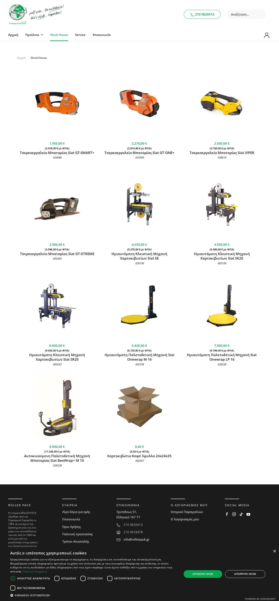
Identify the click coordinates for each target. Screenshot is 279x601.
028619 (222, 157)
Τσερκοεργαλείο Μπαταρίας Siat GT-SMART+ (57, 152)
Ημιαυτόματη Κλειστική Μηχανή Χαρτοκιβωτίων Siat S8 (139, 256)
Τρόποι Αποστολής (75, 541)
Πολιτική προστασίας (77, 534)
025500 (139, 157)
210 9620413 (204, 14)
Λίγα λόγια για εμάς (76, 512)
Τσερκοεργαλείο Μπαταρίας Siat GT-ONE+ (139, 152)
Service (80, 35)
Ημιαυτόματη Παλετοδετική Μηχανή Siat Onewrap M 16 (139, 357)
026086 (57, 157)
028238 (57, 465)
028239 (222, 364)
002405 (57, 258)
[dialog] (139, 574)
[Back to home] (37, 14)
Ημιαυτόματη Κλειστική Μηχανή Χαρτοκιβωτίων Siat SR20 (57, 357)
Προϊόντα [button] (32, 35)
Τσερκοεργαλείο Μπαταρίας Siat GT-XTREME (57, 253)
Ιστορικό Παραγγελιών (187, 512)
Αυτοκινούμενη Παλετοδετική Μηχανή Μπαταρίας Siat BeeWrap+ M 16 (57, 458)
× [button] (274, 551)
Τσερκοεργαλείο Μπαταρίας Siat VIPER (222, 152)
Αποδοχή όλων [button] (203, 574)
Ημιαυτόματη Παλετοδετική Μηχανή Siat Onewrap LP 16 (222, 357)
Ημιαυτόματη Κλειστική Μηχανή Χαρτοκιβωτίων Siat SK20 (222, 256)
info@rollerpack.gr (137, 539)
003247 (57, 364)
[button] (93, 595)
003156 (222, 263)
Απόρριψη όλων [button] (245, 574)
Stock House (59, 35)
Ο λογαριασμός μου (185, 519)
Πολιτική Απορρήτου (34, 571)
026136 (139, 263)
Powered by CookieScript (260, 598)
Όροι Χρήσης (71, 527)
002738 (139, 364)
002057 (139, 461)
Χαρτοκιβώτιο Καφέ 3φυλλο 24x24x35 (139, 456)
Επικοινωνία (101, 35)
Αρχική (13, 35)
